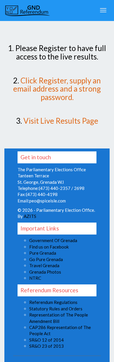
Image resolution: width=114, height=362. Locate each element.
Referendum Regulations (53, 302)
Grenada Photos (45, 271)
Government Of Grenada (53, 240)
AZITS (30, 216)
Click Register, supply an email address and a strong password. (57, 89)
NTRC (35, 278)
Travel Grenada (44, 265)
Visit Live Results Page (60, 120)
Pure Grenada (42, 253)
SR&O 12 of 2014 (46, 339)
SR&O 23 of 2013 (46, 346)
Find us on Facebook (49, 246)
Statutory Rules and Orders (55, 308)
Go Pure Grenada (46, 259)
